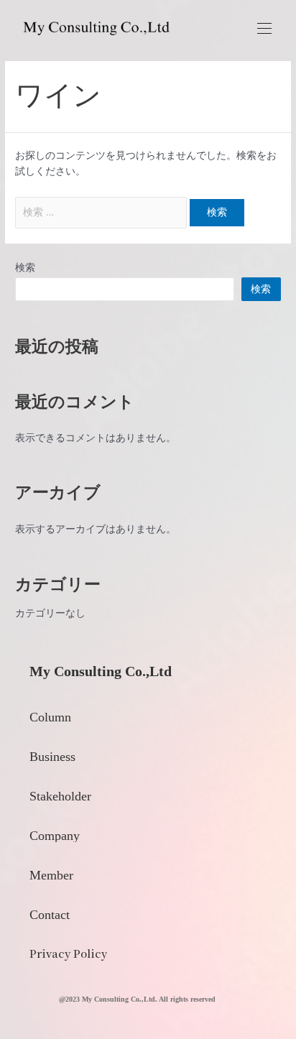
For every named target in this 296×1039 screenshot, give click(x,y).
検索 (25, 267)
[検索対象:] (102, 212)
